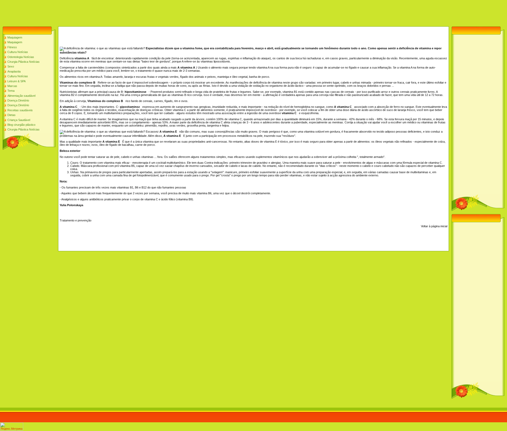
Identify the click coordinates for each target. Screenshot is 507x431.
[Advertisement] (96, 12)
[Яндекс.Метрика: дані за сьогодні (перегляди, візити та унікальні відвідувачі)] (11, 426)
